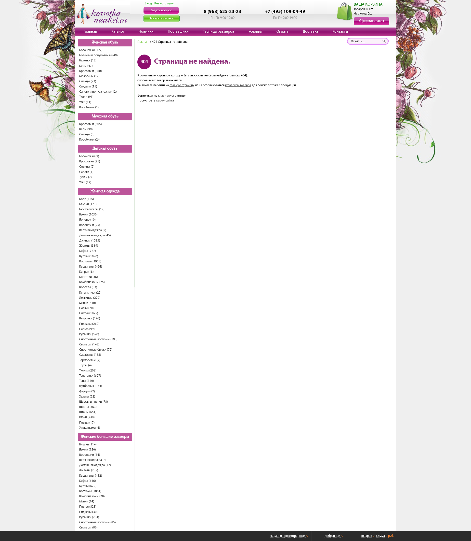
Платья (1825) (88, 313)
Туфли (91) (86, 97)
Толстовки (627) (90, 375)
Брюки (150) (87, 449)
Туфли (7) (85, 177)
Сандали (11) (88, 86)
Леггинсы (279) (89, 297)
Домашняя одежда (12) (95, 465)
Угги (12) (85, 182)
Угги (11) (85, 102)
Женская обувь (105, 42)
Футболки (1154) (90, 386)
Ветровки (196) (89, 318)
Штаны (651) (87, 412)
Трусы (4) (85, 365)
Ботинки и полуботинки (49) (98, 55)
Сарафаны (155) (90, 354)
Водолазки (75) (89, 225)
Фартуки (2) (87, 391)
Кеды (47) (86, 66)
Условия (255, 32)
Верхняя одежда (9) (92, 230)
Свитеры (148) (89, 344)
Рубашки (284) (89, 517)
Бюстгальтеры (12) (92, 209)
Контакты (340, 32)
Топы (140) (86, 381)
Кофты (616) (87, 481)
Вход (148, 3)
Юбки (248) (87, 417)
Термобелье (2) (89, 360)
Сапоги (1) (86, 172)
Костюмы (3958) (90, 261)
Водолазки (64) (89, 454)
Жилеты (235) (88, 470)
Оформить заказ (371, 21)
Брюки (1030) (88, 214)
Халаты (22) (87, 396)
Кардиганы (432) (90, 475)
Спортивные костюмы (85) (97, 522)
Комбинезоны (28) (92, 496)
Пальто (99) (87, 329)
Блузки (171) (88, 204)
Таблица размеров (218, 32)
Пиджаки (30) (88, 512)
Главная (90, 32)
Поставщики (178, 32)
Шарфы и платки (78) (93, 401)
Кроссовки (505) (90, 124)
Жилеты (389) (88, 245)
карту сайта (165, 100)
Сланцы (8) (86, 134)
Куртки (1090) (88, 256)
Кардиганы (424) (90, 266)
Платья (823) (87, 506)
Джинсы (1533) (89, 240)
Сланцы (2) (86, 166)
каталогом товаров (238, 85)
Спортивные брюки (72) (95, 349)
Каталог (117, 32)
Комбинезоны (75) (92, 282)
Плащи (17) (87, 422)
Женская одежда (105, 191)
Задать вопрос (161, 10)
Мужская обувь (105, 116)
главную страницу (182, 85)
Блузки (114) (88, 444)
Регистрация (164, 3)
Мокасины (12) (89, 76)
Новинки (146, 32)
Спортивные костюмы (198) (98, 339)
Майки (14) (86, 501)
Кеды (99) (86, 129)
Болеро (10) (87, 219)
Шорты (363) (88, 407)
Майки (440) (87, 303)
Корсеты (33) (88, 287)
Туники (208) (87, 370)
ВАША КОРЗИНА (368, 4)
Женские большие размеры (105, 437)
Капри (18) (86, 271)
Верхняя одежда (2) (92, 460)
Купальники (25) (90, 292)
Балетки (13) (87, 60)
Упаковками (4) (89, 427)
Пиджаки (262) (89, 324)
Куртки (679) (87, 486)
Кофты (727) (87, 251)
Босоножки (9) (89, 156)
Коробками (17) (90, 107)
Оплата (282, 32)
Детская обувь (105, 149)
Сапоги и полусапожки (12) (98, 91)
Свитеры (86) (88, 527)
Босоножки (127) (91, 50)
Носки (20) (86, 308)
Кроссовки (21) (89, 161)
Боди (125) (86, 199)
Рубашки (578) (89, 334)
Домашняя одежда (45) (95, 235)
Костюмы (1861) (90, 491)
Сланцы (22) (87, 81)
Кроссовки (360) (90, 71)
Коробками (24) (90, 139)
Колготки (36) (88, 277)
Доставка (310, 32)
